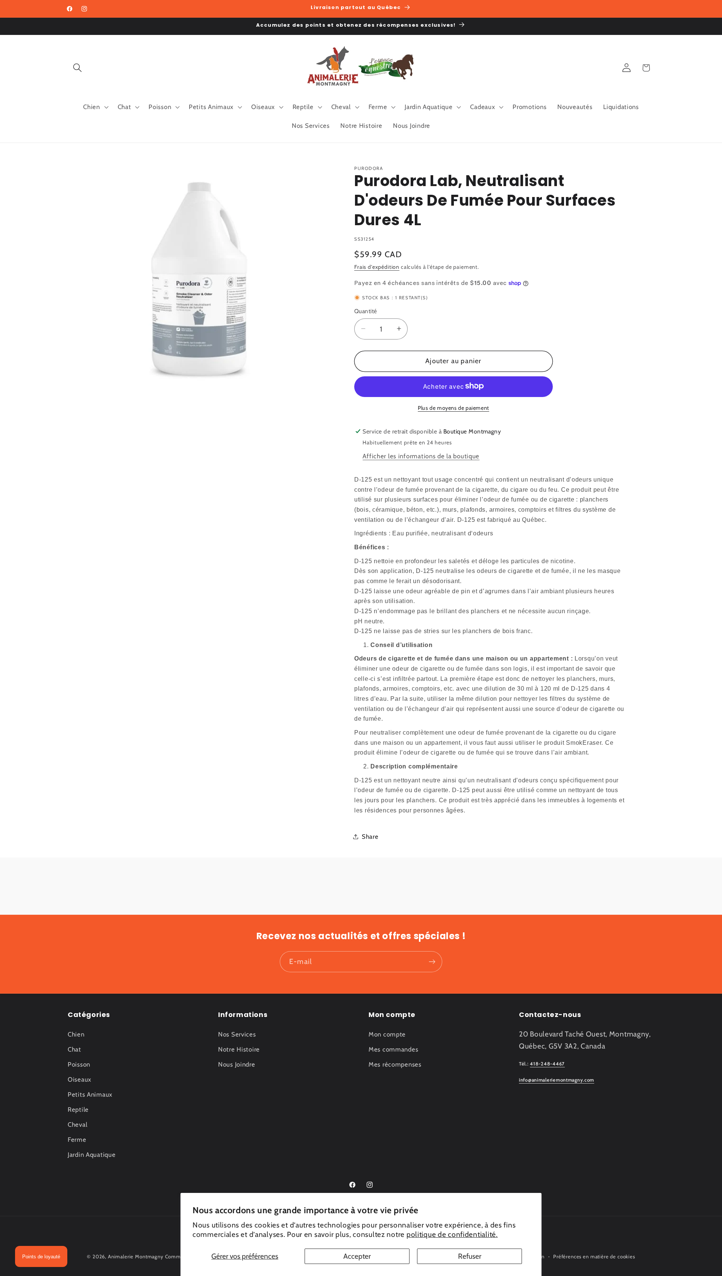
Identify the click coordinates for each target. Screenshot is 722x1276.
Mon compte (387, 1034)
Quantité (365, 311)
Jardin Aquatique (92, 1154)
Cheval (77, 1124)
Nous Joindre (236, 1064)
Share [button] (370, 836)
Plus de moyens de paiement (453, 407)
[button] (78, 68)
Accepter (357, 1256)
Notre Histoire (239, 1049)
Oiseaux (79, 1079)
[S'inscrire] (432, 961)
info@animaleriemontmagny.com (556, 1080)
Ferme (77, 1139)
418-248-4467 (547, 1064)
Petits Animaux (90, 1094)
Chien (76, 1034)
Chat (74, 1049)
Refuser (469, 1256)
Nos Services (237, 1034)
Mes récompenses (395, 1064)
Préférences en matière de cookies (594, 1256)
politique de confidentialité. (452, 1234)
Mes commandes (393, 1049)
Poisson (79, 1064)
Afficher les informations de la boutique (421, 456)
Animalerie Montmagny (136, 1256)
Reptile (78, 1109)
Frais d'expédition (376, 266)
